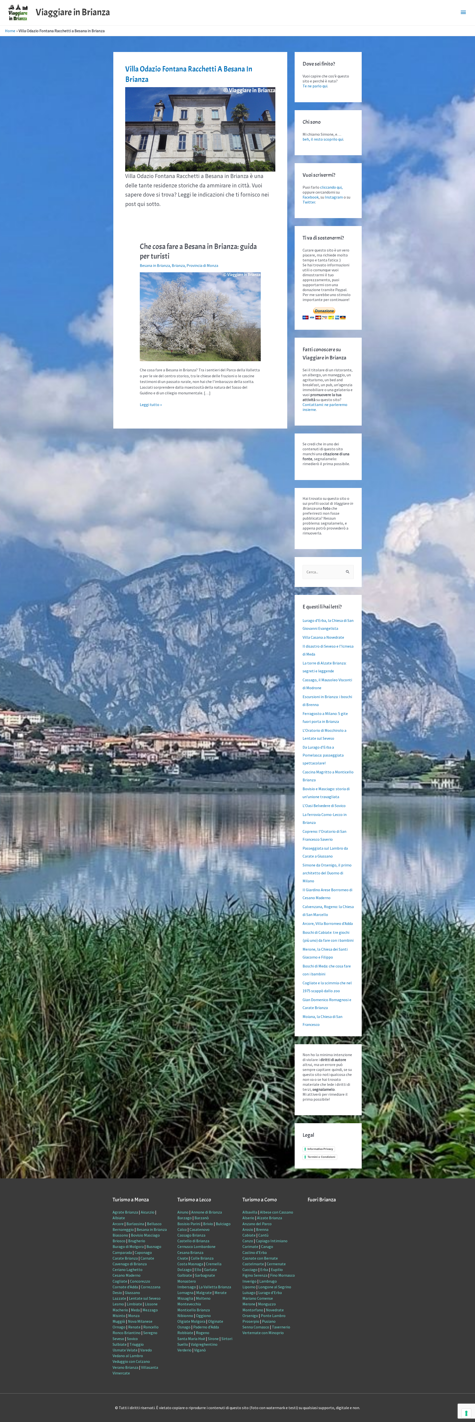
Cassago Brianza (191, 1235)
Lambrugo (268, 1281)
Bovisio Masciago (145, 1235)
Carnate (147, 1258)
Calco (182, 1229)
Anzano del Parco (257, 1223)
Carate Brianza (125, 1258)
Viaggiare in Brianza (73, 12)
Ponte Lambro (273, 1315)
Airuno (183, 1212)
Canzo (247, 1240)
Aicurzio (147, 1212)
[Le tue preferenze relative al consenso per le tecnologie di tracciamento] (466, 1413)
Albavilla (249, 1212)
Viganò (200, 1349)
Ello (197, 1269)
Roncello (151, 1326)
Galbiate (184, 1275)
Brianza (178, 265)
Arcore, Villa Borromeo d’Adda (328, 923)
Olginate (215, 1321)
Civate (182, 1258)
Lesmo (118, 1303)
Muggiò (119, 1321)
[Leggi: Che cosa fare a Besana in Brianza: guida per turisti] (200, 316)
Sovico (132, 1338)
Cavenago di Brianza (130, 1263)
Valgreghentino (204, 1344)
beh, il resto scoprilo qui (323, 139)
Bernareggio (123, 1229)
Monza (134, 1315)
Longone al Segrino (274, 1286)
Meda (135, 1309)
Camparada (122, 1252)
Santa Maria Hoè (191, 1338)
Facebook (311, 197)
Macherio (120, 1309)
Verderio (184, 1349)
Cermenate (276, 1263)
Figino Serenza (254, 1275)
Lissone (151, 1303)
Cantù (263, 1235)
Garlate (210, 1269)
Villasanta (149, 1367)
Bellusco (154, 1223)
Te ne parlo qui (315, 85)
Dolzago (184, 1269)
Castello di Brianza (193, 1240)
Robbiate (185, 1332)
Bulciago (223, 1223)
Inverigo (249, 1281)
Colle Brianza (202, 1258)
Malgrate (204, 1292)
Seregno (150, 1332)
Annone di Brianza (206, 1212)
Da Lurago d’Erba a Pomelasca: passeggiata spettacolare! (323, 755)
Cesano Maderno (127, 1275)
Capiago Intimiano (271, 1240)
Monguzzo (267, 1303)
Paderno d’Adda (206, 1326)
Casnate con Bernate (260, 1258)
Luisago (249, 1292)
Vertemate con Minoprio (263, 1332)
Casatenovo (200, 1229)
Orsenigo (250, 1315)
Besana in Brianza (155, 265)
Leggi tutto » (151, 404)
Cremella (213, 1263)
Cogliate (120, 1281)
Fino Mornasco (282, 1275)
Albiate (119, 1217)
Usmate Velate (125, 1349)
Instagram (334, 197)
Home (10, 30)
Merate (220, 1292)
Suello (182, 1344)
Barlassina (135, 1223)
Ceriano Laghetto (127, 1269)
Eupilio (277, 1269)
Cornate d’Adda (125, 1286)
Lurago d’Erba (270, 1292)
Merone (248, 1303)
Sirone (213, 1338)
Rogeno (202, 1332)
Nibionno (185, 1315)
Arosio (247, 1229)
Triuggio (136, 1344)
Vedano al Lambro (128, 1355)
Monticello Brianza (193, 1309)
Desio (117, 1292)
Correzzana (150, 1286)
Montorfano (252, 1309)
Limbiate (134, 1303)
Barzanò (201, 1217)
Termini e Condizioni (321, 1157)
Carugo (267, 1246)
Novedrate (275, 1309)
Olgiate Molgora (191, 1321)
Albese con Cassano (276, 1212)
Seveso (118, 1338)
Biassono (120, 1235)
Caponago (143, 1252)
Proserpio (250, 1321)
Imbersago (186, 1286)
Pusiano (269, 1321)
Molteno (203, 1298)
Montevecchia (189, 1303)
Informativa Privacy (320, 1149)
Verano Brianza (125, 1367)
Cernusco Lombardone (196, 1246)
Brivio (208, 1223)
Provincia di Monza (202, 265)
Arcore (118, 1223)
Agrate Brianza (125, 1212)
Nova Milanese (140, 1321)
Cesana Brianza (190, 1252)
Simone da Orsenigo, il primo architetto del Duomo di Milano (327, 873)
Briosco (119, 1240)
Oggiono (203, 1315)
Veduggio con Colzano (131, 1361)
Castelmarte (253, 1263)
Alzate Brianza (269, 1217)
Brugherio (136, 1240)
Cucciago (250, 1269)
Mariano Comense (257, 1298)
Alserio (248, 1217)
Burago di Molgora (128, 1246)
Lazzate (119, 1298)
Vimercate (121, 1373)
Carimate (250, 1246)
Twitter (309, 202)
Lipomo (249, 1286)
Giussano (132, 1292)
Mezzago (150, 1309)
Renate (134, 1326)
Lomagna (185, 1292)
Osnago (183, 1326)
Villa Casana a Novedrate (323, 637)
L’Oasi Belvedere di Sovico (324, 805)
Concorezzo (140, 1281)
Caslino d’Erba (254, 1252)
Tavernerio (281, 1326)
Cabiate (249, 1235)
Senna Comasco (255, 1326)
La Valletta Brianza (215, 1286)
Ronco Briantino (127, 1332)
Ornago (119, 1326)
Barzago (184, 1217)
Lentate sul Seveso (145, 1298)
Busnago (153, 1246)
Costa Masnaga (190, 1263)
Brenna (262, 1229)
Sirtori (226, 1338)
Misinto (119, 1315)
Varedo (146, 1349)
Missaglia (185, 1298)
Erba (264, 1269)
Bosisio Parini (188, 1223)
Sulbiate (120, 1344)
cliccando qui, (331, 187)
